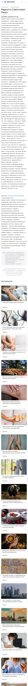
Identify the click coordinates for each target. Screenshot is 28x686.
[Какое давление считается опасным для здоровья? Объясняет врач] (14, 322)
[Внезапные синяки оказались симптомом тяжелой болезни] (14, 396)
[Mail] (5, 2)
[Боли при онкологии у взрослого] (14, 644)
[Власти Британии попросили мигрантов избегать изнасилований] (14, 619)
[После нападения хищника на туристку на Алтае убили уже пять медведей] (14, 495)
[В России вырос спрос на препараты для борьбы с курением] (14, 669)
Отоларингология (14, 7)
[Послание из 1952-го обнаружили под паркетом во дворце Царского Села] (14, 570)
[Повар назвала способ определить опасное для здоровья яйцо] (14, 421)
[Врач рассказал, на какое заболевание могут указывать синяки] (14, 446)
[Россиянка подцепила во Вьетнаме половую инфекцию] (14, 471)
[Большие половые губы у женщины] (14, 297)
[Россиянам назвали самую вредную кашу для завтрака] (14, 520)
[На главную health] (10, 2)
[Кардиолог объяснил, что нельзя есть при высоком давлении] (14, 545)
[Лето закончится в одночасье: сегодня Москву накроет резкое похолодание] (14, 595)
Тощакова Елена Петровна (15, 195)
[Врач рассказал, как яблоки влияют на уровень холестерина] (14, 371)
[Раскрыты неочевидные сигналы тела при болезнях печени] (14, 346)
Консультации (4, 7)
